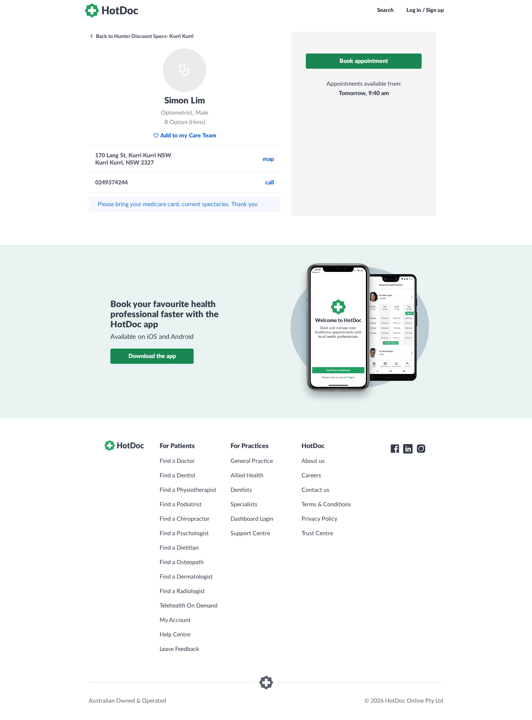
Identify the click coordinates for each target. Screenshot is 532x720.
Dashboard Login (252, 519)
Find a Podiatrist (181, 504)
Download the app (152, 356)
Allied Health (247, 475)
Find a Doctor (177, 461)
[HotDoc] (111, 10)
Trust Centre (317, 533)
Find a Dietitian (179, 548)
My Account (175, 620)
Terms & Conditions (326, 504)
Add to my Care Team (188, 136)
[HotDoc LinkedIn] (407, 448)
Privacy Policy (319, 519)
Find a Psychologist (184, 533)
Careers (311, 475)
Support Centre (250, 533)
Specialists (244, 504)
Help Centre (175, 635)
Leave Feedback (179, 649)
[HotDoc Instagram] (420, 448)
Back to (144, 36)
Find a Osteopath (182, 562)
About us (313, 461)
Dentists (241, 490)
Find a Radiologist (182, 591)
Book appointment (363, 61)
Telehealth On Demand (189, 606)
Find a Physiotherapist (188, 490)
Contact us (315, 490)
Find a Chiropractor (185, 519)
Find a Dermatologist (186, 577)
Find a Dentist (177, 475)
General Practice (252, 461)
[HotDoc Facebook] (394, 448)
